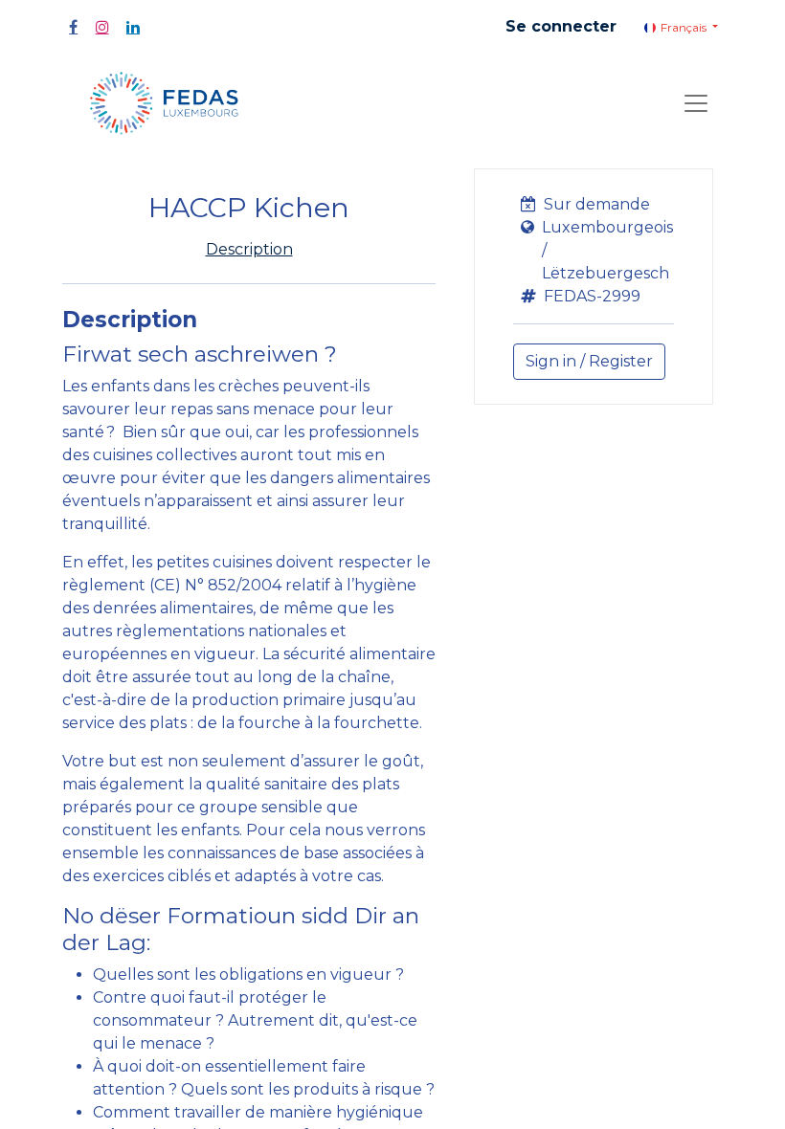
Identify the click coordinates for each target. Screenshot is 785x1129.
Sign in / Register (589, 361)
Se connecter (561, 26)
